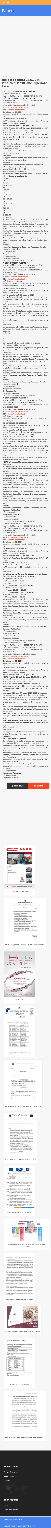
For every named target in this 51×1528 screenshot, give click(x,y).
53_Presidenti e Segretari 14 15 (19, 1053)
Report (39, 786)
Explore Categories (10, 1472)
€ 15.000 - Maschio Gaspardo (19, 891)
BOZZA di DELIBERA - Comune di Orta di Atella (20, 1159)
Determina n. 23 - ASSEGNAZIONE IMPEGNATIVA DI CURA (23, 1106)
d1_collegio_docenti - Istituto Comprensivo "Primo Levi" (25, 945)
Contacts (7, 1481)
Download (18, 786)
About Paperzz (9, 1476)
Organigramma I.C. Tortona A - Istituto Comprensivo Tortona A (26, 1245)
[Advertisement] (25, 46)
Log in (6, 1505)
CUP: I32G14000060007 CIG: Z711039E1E (19, 1212)
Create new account (11, 1510)
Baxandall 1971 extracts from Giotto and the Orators (24, 1438)
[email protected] (19, 107)
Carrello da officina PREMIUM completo (19, 1300)
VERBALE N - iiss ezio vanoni (19, 1384)
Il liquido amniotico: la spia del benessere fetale (22, 1331)
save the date (19, 1000)
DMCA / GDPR (22, 1526)
